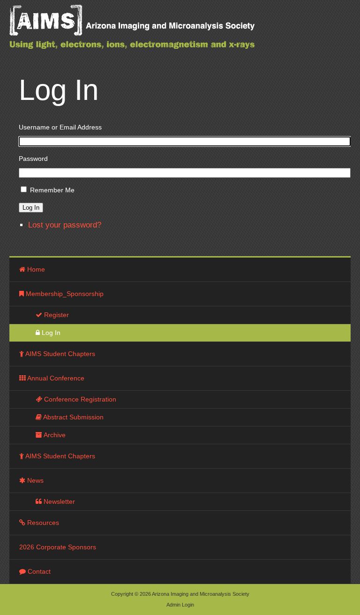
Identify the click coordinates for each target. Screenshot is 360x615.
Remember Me (52, 190)
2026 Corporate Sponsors (57, 547)
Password (33, 158)
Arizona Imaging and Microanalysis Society (154, 33)
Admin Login (180, 604)
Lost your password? (64, 224)
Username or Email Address (60, 127)
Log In (30, 207)
